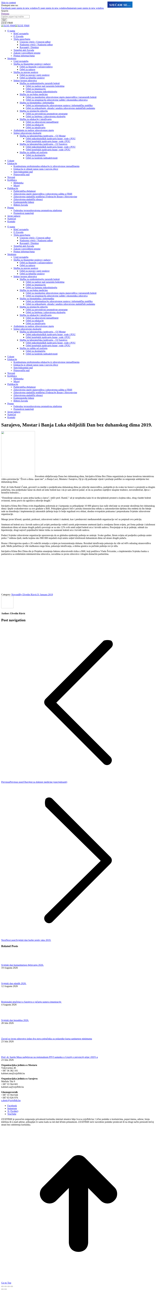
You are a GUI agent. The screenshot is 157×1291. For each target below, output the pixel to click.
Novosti (15, 594)
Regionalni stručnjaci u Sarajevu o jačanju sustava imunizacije (31, 1002)
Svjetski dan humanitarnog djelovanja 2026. (22, 965)
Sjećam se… (120, 5)
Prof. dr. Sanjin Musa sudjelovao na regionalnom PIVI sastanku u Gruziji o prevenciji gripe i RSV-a (49, 1057)
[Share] (5, 1286)
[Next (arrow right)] (5, 1289)
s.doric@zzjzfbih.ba (11, 1100)
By (28, 594)
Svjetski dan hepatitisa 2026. (15, 1020)
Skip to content (8, 2)
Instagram (12, 1108)
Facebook (12, 1105)
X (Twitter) (12, 1111)
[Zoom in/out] (11, 1286)
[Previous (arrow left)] (2, 1289)
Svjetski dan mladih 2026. (13, 983)
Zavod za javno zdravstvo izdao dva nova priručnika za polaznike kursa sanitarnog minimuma (46, 1038)
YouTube (11, 1114)
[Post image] (9, 962)
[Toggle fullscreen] (8, 1286)
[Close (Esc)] (2, 1286)
